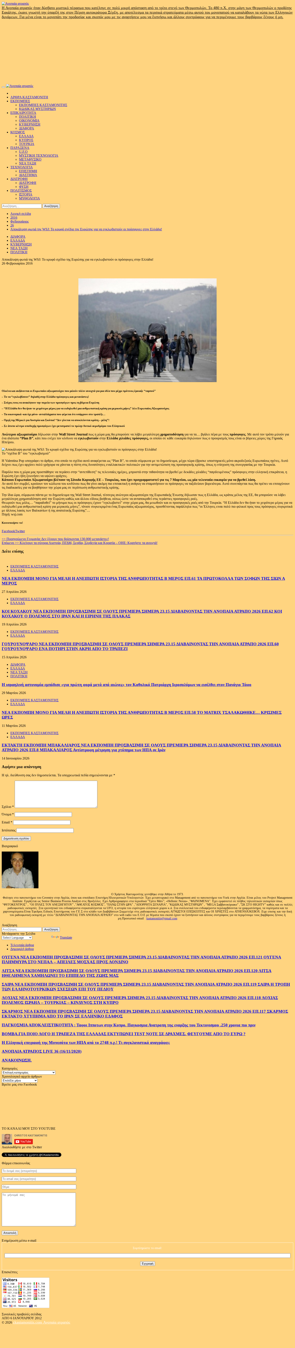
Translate (66, 937)
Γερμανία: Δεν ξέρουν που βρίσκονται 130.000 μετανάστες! (55, 539)
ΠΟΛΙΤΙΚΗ (27, 116)
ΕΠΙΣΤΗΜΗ (28, 171)
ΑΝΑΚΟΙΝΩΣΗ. (17, 1060)
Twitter (20, 531)
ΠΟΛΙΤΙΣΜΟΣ (21, 190)
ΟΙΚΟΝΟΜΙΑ (29, 120)
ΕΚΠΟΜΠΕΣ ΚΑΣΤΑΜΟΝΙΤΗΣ (43, 105)
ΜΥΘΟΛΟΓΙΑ (29, 198)
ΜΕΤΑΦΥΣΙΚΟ (30, 159)
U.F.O (23, 151)
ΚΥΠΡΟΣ (26, 140)
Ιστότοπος (9, 830)
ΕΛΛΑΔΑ (26, 136)
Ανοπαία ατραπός (56, 1322)
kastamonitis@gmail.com (161, 918)
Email (7, 822)
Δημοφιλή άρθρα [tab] (22, 949)
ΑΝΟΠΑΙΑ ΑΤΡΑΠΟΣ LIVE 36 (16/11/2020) (41, 1051)
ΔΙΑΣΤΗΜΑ (28, 175)
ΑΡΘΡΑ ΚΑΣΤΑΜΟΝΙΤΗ (29, 97)
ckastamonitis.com (28, 1322)
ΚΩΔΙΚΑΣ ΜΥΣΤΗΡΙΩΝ (37, 109)
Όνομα (8, 814)
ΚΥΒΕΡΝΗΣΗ (29, 124)
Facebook (8, 531)
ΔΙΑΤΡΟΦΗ (19, 179)
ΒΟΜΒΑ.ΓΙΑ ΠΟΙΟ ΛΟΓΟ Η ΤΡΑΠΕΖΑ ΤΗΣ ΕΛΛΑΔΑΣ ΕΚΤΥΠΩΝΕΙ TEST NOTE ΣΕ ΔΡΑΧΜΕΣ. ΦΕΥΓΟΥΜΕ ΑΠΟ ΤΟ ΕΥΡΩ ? (124, 1034)
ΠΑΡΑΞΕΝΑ (19, 148)
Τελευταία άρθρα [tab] (22, 945)
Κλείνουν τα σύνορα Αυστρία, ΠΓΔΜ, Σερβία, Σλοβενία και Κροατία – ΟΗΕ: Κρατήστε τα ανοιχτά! (79, 543)
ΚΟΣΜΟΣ (17, 132)
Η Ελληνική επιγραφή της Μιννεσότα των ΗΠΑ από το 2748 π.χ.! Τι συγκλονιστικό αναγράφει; (86, 1042)
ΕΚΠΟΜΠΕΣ (20, 101)
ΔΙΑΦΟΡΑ (26, 128)
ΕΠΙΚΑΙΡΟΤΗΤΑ (23, 113)
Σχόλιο (8, 807)
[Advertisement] (147, 51)
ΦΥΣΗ (24, 186)
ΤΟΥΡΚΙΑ (26, 144)
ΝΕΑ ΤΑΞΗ (27, 163)
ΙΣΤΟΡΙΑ (25, 194)
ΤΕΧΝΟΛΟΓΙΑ (21, 167)
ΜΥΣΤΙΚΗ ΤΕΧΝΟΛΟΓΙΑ (38, 155)
